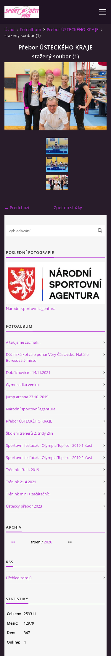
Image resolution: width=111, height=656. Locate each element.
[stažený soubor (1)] (57, 182)
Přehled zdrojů (19, 577)
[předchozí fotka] (14, 96)
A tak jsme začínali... (23, 342)
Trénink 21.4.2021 (21, 481)
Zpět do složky (68, 207)
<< (13, 542)
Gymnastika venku (22, 384)
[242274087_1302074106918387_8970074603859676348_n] (57, 146)
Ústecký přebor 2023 (24, 506)
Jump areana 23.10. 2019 (27, 396)
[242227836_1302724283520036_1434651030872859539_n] (57, 164)
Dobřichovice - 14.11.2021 (28, 372)
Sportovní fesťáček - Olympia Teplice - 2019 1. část (49, 445)
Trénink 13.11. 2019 (22, 469)
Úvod (9, 29)
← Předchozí (16, 207)
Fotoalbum (30, 29)
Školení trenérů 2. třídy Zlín (29, 433)
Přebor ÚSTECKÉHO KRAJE (73, 29)
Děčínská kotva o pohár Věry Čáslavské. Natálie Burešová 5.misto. (47, 357)
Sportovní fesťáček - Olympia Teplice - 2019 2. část (49, 457)
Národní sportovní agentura (30, 308)
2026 (48, 542)
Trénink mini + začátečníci (28, 494)
